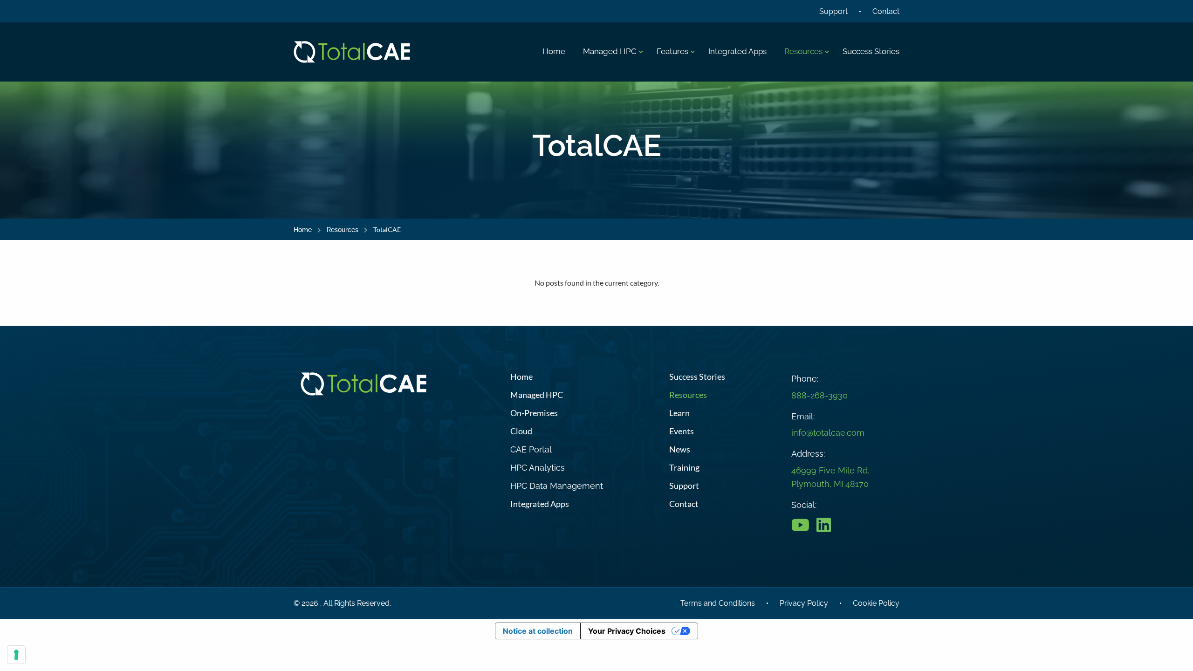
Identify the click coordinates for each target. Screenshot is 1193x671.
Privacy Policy (804, 603)
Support (833, 11)
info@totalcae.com (827, 433)
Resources (342, 229)
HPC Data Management (556, 486)
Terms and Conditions (717, 603)
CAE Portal (531, 449)
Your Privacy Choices (626, 631)
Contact (885, 11)
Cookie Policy (876, 603)
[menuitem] (554, 52)
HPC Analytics (537, 467)
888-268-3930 (819, 395)
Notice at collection (538, 631)
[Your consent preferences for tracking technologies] (16, 655)
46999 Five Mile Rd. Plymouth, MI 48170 (830, 477)
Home (303, 229)
